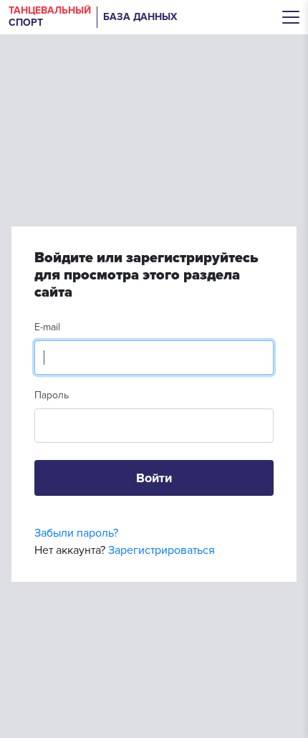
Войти (154, 478)
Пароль (51, 395)
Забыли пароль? (76, 533)
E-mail (47, 327)
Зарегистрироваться (161, 550)
